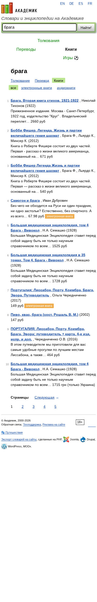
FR (90, 3)
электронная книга (60, 216)
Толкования (48, 41)
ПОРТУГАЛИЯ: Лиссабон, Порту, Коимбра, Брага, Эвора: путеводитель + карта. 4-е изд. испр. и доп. (50, 334)
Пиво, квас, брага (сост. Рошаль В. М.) (44, 315)
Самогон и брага (25, 200)
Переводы (26, 49)
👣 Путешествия (12, 432)
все (13, 88)
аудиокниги (66, 88)
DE (71, 3)
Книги (71, 49)
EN (62, 3)
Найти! (86, 28)
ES (81, 3)
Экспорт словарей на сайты (19, 439)
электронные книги (36, 88)
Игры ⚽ (71, 58)
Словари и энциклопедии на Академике (42, 18)
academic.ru (19, 7)
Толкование (20, 81)
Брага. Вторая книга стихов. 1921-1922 (45, 100)
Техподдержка (32, 424)
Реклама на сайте (54, 424)
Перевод (42, 81)
